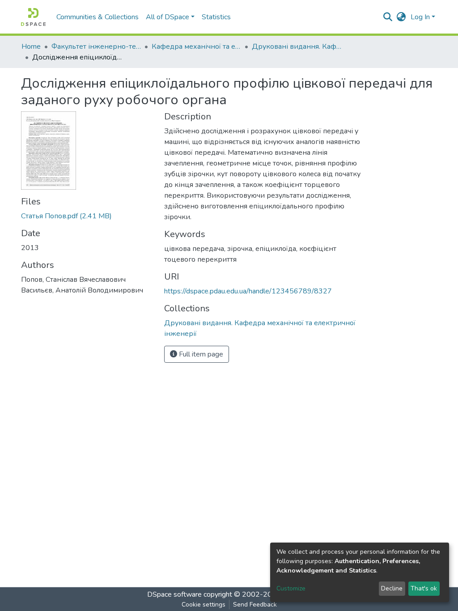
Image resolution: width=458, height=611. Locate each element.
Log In (420, 17)
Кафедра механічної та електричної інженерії (196, 46)
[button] (401, 17)
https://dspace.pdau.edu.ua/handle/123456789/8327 (248, 291)
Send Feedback (255, 604)
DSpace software (174, 594)
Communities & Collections (97, 17)
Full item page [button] (200, 354)
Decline (392, 588)
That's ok (424, 588)
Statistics (216, 17)
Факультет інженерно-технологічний (96, 46)
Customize (290, 588)
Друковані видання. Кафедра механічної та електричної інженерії (296, 46)
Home (31, 46)
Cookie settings (203, 604)
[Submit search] (388, 17)
